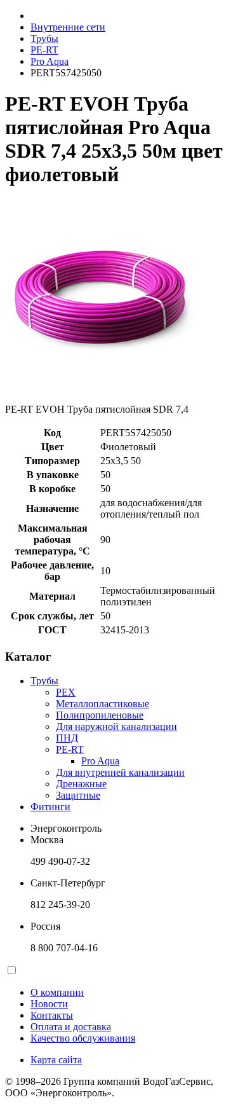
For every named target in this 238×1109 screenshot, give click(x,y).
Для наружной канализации (116, 726)
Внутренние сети (67, 27)
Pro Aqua (49, 61)
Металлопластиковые (102, 703)
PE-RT (44, 50)
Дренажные (81, 783)
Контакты (51, 1015)
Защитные (78, 795)
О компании (57, 992)
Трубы (44, 38)
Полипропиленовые (99, 715)
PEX (66, 692)
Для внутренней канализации (120, 772)
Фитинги (50, 806)
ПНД (67, 738)
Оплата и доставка (70, 1026)
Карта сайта (56, 1059)
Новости (49, 1003)
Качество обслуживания (82, 1038)
